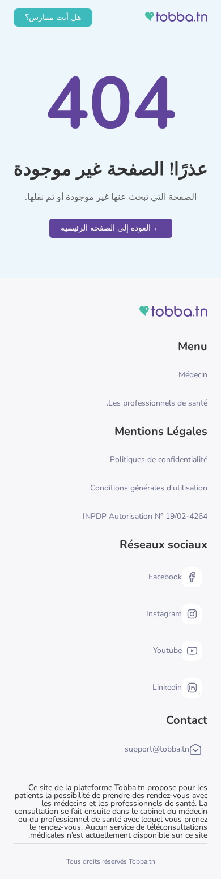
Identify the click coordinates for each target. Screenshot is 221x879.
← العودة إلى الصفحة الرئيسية (111, 228)
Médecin (192, 374)
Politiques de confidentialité (158, 459)
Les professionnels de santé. (157, 403)
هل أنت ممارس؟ (53, 17)
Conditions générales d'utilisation (148, 488)
